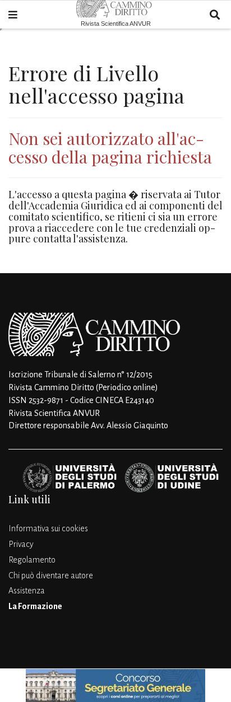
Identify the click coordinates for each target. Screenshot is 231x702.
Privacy (21, 544)
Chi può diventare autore (50, 575)
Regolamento (32, 559)
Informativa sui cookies (48, 528)
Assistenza (26, 590)
